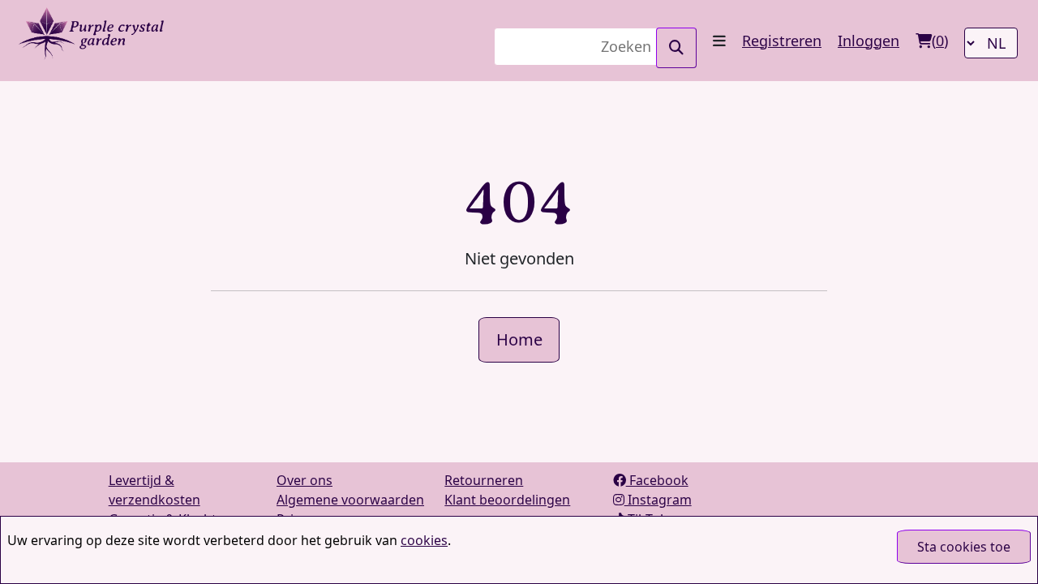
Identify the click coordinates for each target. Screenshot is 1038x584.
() (940, 40)
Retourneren (483, 480)
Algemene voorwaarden (350, 500)
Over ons (304, 480)
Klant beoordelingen (507, 500)
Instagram (658, 500)
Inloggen (868, 40)
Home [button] (519, 339)
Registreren (781, 40)
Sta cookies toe (963, 547)
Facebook (657, 480)
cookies (424, 540)
